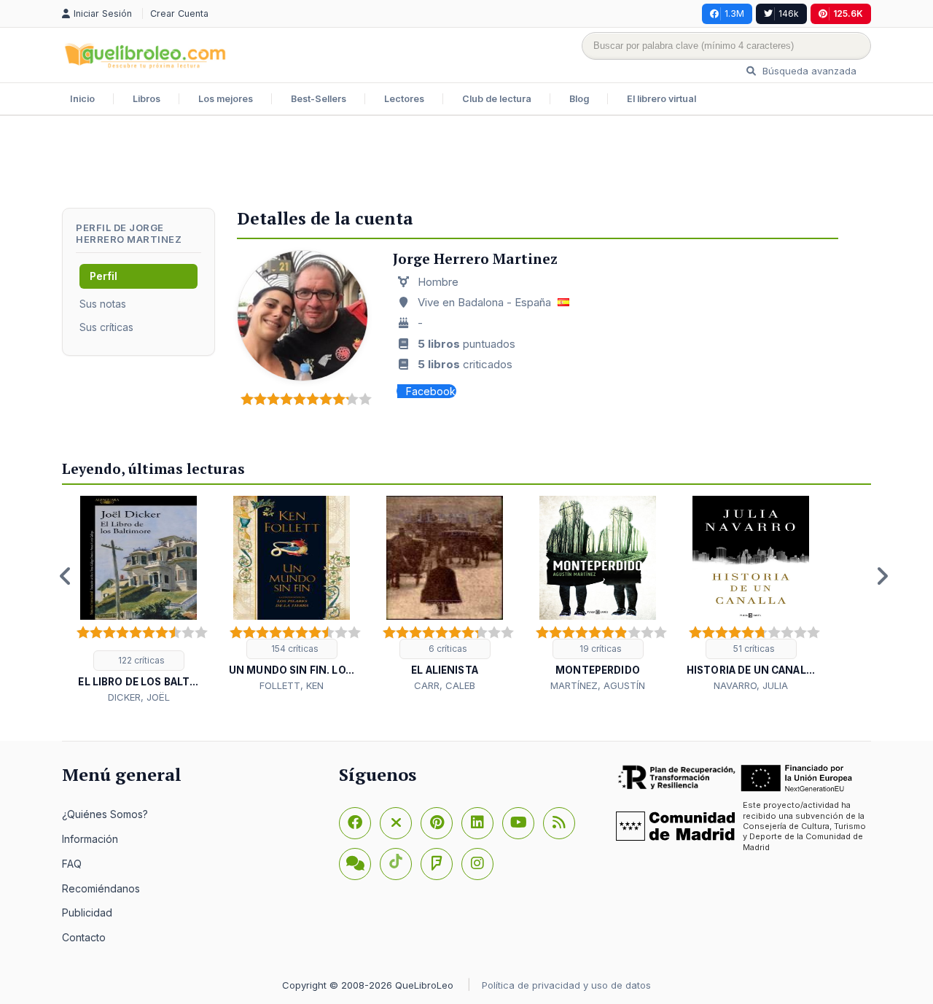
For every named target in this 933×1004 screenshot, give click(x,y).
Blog (579, 98)
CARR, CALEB (444, 685)
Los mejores (225, 98)
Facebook (431, 391)
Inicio (82, 98)
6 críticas (446, 648)
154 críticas (294, 648)
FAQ (72, 863)
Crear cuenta (179, 13)
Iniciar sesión (104, 13)
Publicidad (87, 912)
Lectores (404, 98)
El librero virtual (661, 98)
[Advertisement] (466, 163)
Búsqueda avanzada (808, 71)
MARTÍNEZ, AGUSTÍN (597, 685)
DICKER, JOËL (139, 697)
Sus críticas (106, 327)
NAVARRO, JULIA (751, 685)
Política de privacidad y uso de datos (566, 985)
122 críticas (140, 660)
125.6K (848, 13)
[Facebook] (355, 823)
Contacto (84, 937)
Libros (146, 98)
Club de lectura (496, 98)
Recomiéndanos (101, 888)
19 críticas (599, 648)
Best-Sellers (318, 98)
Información (90, 839)
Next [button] (882, 576)
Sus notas (102, 303)
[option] (138, 600)
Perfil (103, 276)
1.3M (734, 13)
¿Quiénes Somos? (105, 814)
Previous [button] (65, 576)
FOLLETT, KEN (291, 685)
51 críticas (753, 648)
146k (788, 13)
